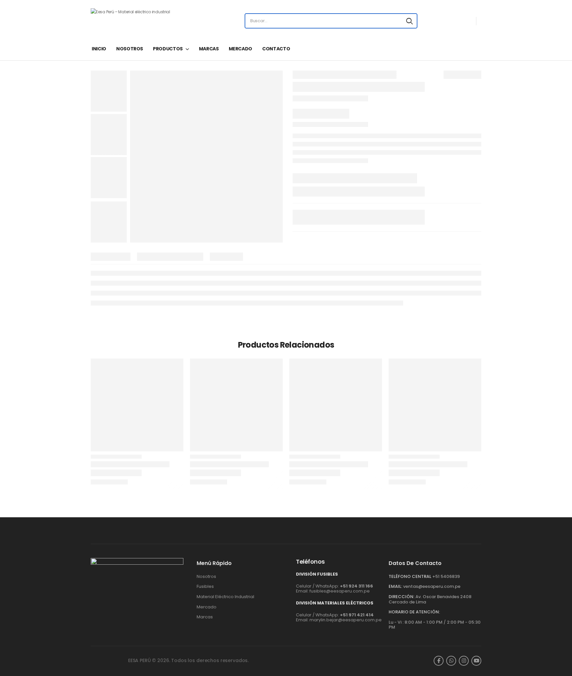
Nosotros (206, 576)
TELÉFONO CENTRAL (410, 576)
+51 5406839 (446, 576)
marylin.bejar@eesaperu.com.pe (346, 620)
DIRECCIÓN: (401, 596)
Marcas (205, 617)
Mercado (206, 607)
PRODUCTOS (168, 48)
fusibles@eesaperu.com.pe (340, 591)
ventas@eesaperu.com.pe (431, 586)
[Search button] (409, 20)
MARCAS (209, 48)
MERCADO (241, 48)
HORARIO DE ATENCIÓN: (414, 612)
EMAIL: (395, 586)
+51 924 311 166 (356, 586)
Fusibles (205, 586)
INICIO (99, 48)
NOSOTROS (129, 48)
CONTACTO (276, 48)
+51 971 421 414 (357, 615)
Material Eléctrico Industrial (225, 596)
